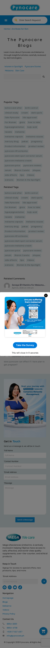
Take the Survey (25, 345)
